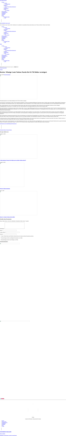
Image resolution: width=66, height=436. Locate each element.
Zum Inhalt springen (3, 0)
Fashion (5, 7)
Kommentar (2, 228)
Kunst (5, 9)
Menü (1, 44)
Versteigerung (14, 123)
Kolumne (3, 14)
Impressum (4, 13)
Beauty (5, 5)
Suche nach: (2, 66)
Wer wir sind (4, 11)
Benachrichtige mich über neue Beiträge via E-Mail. (9, 239)
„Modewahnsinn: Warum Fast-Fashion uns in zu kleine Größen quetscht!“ (13, 160)
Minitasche (10, 123)
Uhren (3, 40)
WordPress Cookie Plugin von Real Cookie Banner (8, 435)
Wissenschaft (6, 8)
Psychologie (8, 28)
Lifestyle (5, 3)
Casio (5, 17)
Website (1, 234)
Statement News (4, 12)
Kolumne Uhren (6, 16)
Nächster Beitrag (9, 129)
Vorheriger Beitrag (3, 129)
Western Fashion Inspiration (5, 188)
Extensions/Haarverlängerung (11, 6)
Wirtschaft (5, 29)
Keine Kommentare (7, 74)
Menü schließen (2, 433)
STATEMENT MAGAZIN (5, 431)
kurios (3, 123)
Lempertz (7, 10)
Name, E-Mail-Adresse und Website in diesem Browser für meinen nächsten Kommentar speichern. (17, 236)
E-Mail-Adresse (3, 232)
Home (3, 2)
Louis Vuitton (6, 123)
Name (1, 230)
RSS (3, 15)
